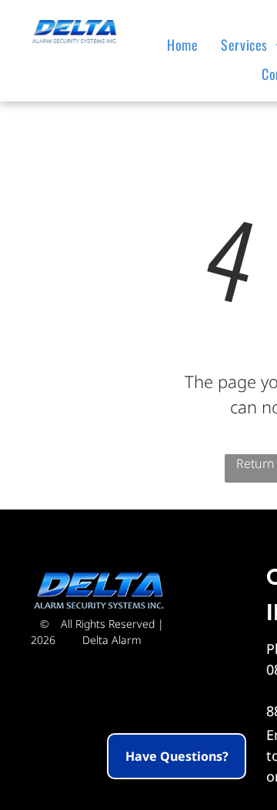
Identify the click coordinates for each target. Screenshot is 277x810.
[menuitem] (186, 44)
